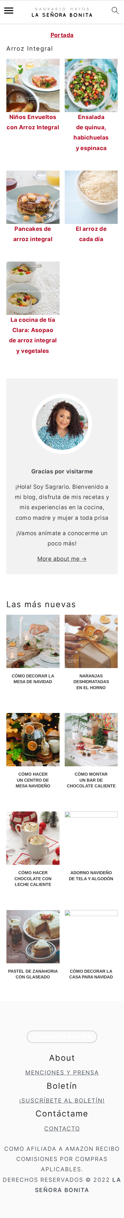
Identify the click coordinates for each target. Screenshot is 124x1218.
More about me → (62, 558)
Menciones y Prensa (62, 1072)
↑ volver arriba (62, 1036)
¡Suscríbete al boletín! (62, 1100)
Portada (62, 35)
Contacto (62, 1128)
